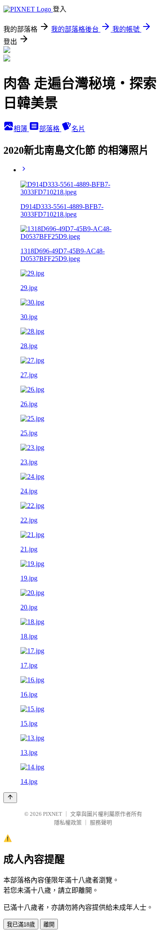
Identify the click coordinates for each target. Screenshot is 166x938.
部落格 (50, 128)
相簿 (21, 128)
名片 (78, 128)
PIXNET (52, 814)
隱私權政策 (68, 822)
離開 (48, 924)
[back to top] (10, 797)
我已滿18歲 (21, 924)
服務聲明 (101, 822)
